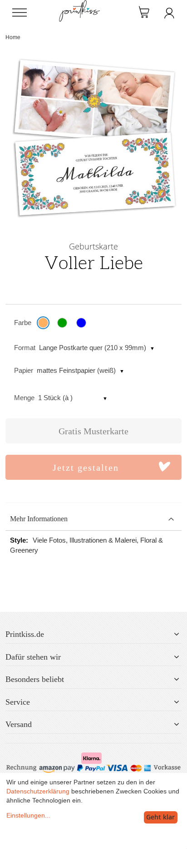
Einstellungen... (28, 815)
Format (24, 347)
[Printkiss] (79, 5)
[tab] (93, 519)
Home (12, 37)
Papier (23, 370)
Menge (24, 398)
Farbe (22, 322)
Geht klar (160, 817)
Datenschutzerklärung (37, 791)
